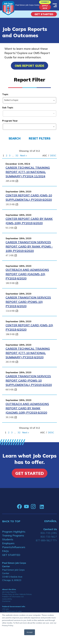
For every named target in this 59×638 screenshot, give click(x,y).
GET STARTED (11, 555)
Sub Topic (7, 107)
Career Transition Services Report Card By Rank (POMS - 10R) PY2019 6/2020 (29, 246)
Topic (5, 94)
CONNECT (45, 2)
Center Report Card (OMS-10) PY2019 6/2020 (29, 327)
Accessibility (7, 599)
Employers (8, 543)
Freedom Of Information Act (13, 596)
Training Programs (13, 535)
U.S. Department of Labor (12, 611)
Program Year (10, 120)
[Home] (8, 8)
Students (7, 539)
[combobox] (29, 100)
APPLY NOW (45, 7)
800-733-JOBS (49, 532)
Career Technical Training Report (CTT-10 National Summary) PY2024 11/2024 (28, 172)
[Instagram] (33, 506)
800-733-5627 (49, 536)
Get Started (44, 14)
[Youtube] (26, 506)
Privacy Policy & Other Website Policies (17, 594)
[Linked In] (42, 506)
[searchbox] (5, 126)
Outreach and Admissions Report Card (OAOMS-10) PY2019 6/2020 (27, 274)
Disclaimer (6, 601)
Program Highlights (13, 531)
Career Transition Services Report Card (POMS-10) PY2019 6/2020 (28, 302)
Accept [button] (30, 632)
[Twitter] (37, 506)
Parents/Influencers (13, 547)
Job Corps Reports (9, 592)
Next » (23, 155)
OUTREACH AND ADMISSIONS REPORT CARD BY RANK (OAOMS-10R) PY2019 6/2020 (27, 408)
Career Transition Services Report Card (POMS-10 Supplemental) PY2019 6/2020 (29, 380)
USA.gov (5, 609)
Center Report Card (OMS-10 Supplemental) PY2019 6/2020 (29, 197)
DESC (53, 155)
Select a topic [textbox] (11, 100)
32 (16, 155)
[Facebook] (19, 506)
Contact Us (50, 529)
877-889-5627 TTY (46, 540)
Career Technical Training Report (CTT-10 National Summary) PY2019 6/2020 (28, 353)
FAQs (5, 551)
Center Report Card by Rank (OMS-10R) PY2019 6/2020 (29, 221)
